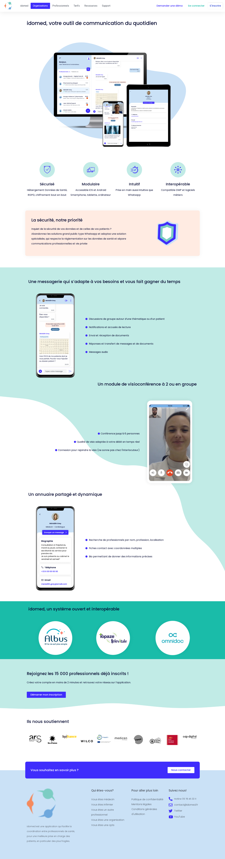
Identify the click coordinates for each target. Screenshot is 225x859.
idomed (24, 5)
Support (106, 5)
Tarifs (77, 5)
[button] (170, 6)
